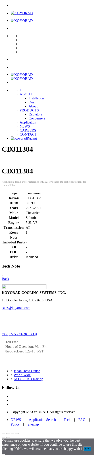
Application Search (42, 420)
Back (5, 279)
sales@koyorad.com (16, 308)
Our (31, 102)
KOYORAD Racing (28, 379)
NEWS (25, 126)
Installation (36, 98)
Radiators (35, 114)
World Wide (22, 375)
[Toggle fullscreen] (8, 433)
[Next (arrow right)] (8, 437)
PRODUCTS (29, 110)
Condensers (37, 118)
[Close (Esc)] (17, 433)
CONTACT (28, 134)
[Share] (12, 433)
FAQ (82, 420)
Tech (67, 420)
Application (28, 122)
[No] (3, 454)
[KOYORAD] (22, 13)
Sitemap (33, 424)
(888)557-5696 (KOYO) (19, 334)
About (33, 106)
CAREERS (28, 130)
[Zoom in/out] (3, 433)
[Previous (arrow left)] (3, 437)
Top (22, 90)
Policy (15, 424)
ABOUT (26, 94)
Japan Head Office (27, 371)
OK (87, 449)
